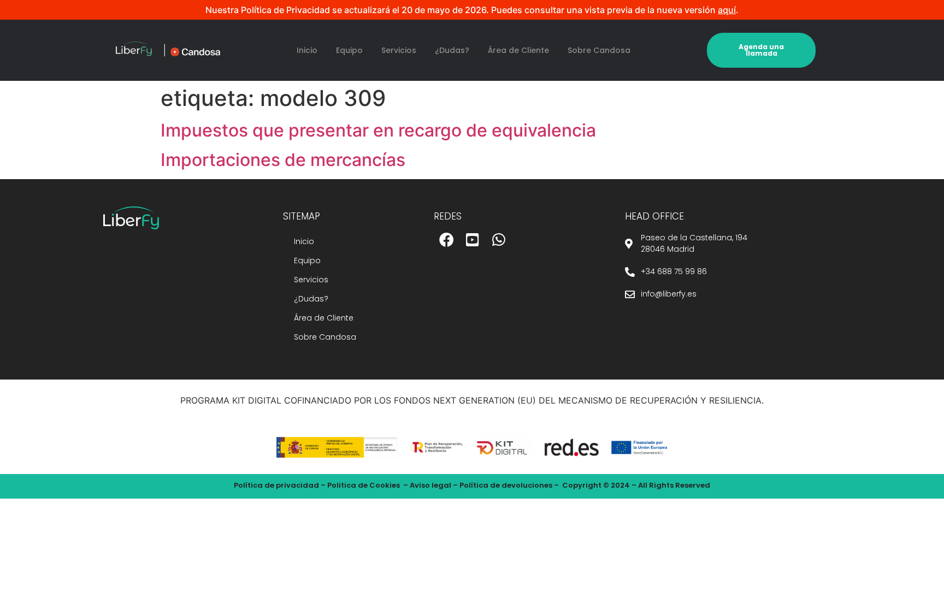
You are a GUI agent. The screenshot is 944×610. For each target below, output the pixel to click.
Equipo (349, 50)
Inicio (307, 50)
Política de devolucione (503, 485)
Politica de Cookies (363, 485)
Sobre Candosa (599, 50)
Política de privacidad (276, 485)
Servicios (398, 50)
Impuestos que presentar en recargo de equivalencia (378, 130)
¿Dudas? (452, 50)
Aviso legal (430, 485)
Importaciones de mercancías (283, 159)
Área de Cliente (518, 50)
